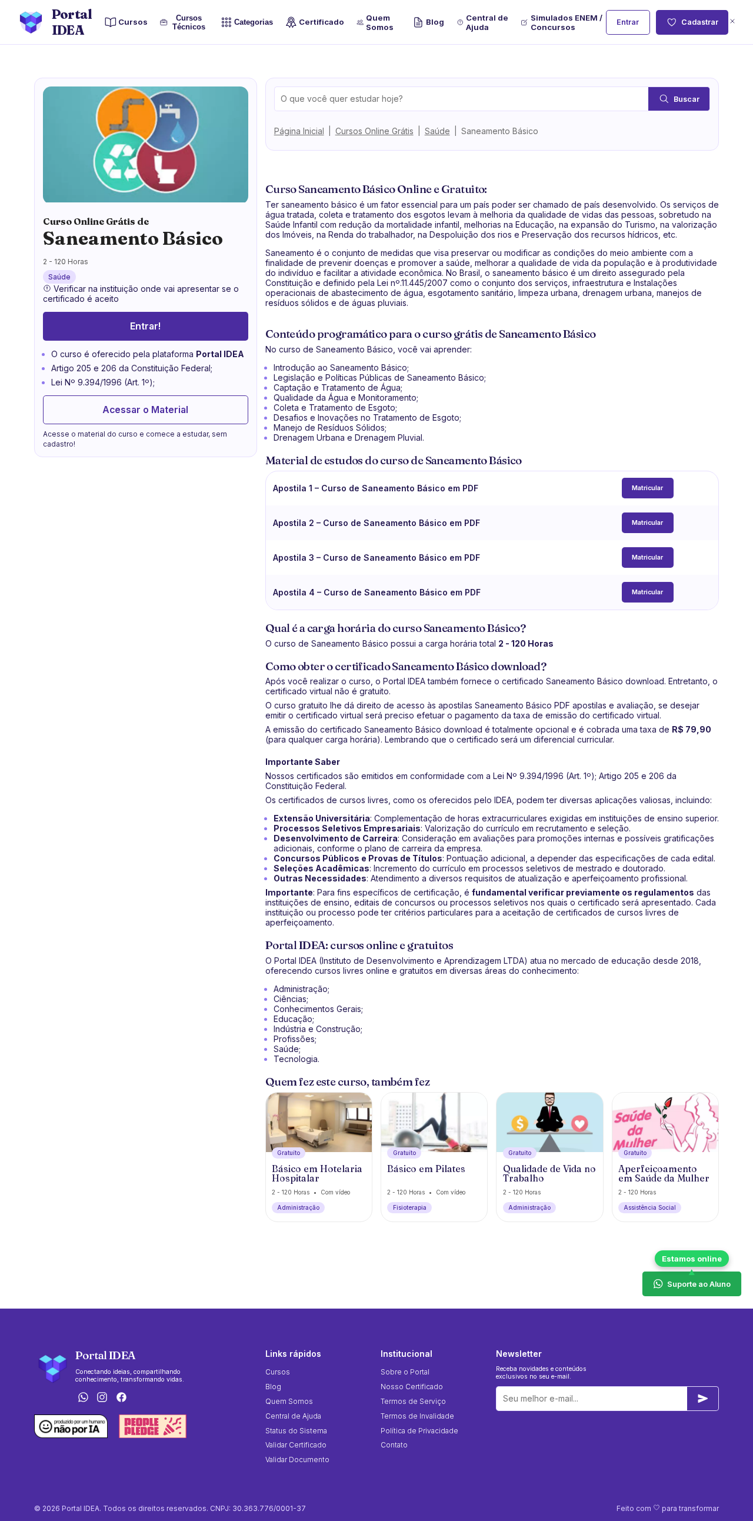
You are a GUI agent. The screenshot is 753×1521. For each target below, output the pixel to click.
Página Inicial (299, 131)
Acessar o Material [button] (145, 410)
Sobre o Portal (405, 1371)
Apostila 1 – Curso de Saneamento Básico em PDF (375, 488)
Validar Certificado (295, 1444)
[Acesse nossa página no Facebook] (121, 1397)
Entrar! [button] (145, 326)
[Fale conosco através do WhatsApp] (83, 1397)
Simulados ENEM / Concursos (566, 22)
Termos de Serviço (413, 1401)
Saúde (437, 131)
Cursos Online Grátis (374, 131)
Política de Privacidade (419, 1430)
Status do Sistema (296, 1430)
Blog (435, 21)
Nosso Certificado (412, 1386)
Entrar (628, 22)
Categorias (253, 22)
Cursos (133, 21)
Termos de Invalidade (417, 1416)
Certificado (321, 21)
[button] (732, 22)
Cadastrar (699, 22)
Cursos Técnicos (188, 22)
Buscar (686, 99)
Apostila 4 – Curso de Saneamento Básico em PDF (377, 592)
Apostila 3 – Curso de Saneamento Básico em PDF (376, 558)
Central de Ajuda (487, 22)
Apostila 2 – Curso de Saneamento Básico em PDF (376, 523)
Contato (394, 1444)
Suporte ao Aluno (699, 1284)
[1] (703, 1398)
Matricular (647, 488)
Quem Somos (380, 22)
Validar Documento (297, 1459)
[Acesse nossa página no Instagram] (102, 1397)
